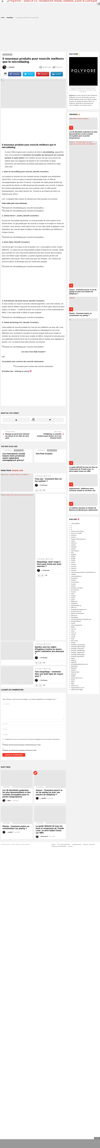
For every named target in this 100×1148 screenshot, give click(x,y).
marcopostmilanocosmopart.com (81, 619)
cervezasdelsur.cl (76, 576)
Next (99, 4)
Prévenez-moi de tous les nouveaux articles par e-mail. (19, 750)
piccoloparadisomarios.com (79, 664)
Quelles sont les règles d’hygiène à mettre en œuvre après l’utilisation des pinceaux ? (49, 650)
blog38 (73, 558)
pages (73, 658)
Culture (73, 586)
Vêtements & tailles (77, 689)
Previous (1, 4)
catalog (73, 574)
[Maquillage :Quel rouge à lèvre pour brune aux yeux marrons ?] (18, 567)
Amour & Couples (76, 533)
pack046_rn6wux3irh (77, 648)
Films (72, 594)
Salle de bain (75, 672)
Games (73, 596)
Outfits (73, 642)
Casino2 (73, 566)
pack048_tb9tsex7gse (78, 654)
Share (3, 81)
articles (73, 549)
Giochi (73, 597)
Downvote (50, 420)
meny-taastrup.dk (76, 625)
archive (73, 537)
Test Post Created (44, 454)
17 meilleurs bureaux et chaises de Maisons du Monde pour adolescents (83, 509)
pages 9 (73, 660)
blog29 (73, 556)
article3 (73, 545)
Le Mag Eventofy (76, 844)
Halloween (74, 601)
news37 (73, 635)
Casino (73, 560)
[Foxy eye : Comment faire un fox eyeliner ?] (17, 482)
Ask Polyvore (75, 551)
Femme (73, 592)
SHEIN (73, 676)
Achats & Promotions (77, 531)
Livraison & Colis (76, 611)
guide (73, 599)
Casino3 (73, 568)
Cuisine (73, 584)
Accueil (53, 844)
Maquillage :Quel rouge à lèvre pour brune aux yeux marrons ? (49, 564)
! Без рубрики (75, 523)
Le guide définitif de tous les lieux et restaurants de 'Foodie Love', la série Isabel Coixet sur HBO (50, 829)
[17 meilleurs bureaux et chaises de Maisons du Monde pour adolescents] (83, 500)
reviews (73, 670)
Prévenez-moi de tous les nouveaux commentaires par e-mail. (21, 745)
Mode (73, 627)
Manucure (74, 615)
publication (74, 666)
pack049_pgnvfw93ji (77, 656)
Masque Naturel (76, 621)
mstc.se (73, 629)
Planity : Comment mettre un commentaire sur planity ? (15, 827)
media (73, 623)
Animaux (73, 535)
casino (73, 562)
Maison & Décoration (77, 613)
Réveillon (74, 668)
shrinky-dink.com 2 (77, 678)
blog (72, 553)
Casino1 (73, 564)
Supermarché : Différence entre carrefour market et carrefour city (82, 489)
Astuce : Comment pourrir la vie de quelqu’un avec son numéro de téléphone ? (49, 792)
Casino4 (73, 570)
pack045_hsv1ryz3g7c (78, 644)
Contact (70, 846)
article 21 (74, 543)
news (72, 631)
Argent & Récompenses (78, 539)
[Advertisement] (50, 10)
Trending (35, 773)
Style (72, 683)
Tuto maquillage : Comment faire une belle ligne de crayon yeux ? (49, 674)
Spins (73, 682)
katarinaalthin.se (76, 605)
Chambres (74, 578)
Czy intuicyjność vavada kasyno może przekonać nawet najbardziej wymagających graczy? (13, 457)
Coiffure (73, 580)
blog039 (73, 554)
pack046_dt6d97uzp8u (78, 646)
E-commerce (75, 590)
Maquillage (17, 470)
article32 (73, 547)
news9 (73, 637)
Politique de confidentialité (58, 846)
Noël (72, 639)
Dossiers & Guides (77, 588)
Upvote (16, 420)
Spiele (73, 680)
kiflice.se (73, 607)
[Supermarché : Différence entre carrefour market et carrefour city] (83, 480)
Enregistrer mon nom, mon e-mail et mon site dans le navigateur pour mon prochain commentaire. (32, 739)
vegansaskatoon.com (77, 687)
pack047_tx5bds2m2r (77, 652)
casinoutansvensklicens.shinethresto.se (83, 572)
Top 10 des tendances (63, 844)
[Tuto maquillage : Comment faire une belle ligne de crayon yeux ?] (17, 675)
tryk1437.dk (74, 685)
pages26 (73, 662)
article (73, 541)
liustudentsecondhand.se (79, 609)
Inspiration (74, 603)
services (73, 674)
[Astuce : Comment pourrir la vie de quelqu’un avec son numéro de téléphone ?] (50, 779)
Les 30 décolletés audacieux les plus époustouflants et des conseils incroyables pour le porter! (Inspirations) (16, 793)
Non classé (19, 450)
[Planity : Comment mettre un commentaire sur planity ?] (17, 815)
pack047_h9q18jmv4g (78, 650)
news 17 (73, 633)
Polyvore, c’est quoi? (89, 844)
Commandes (75, 582)
